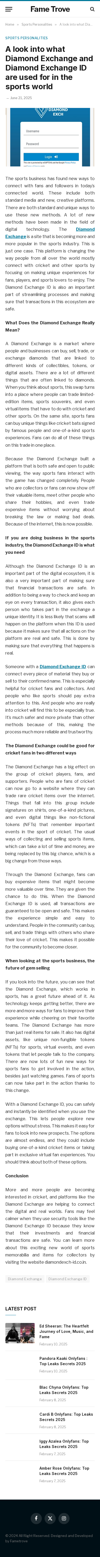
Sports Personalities (26, 38)
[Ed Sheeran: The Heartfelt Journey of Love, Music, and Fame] (20, 1333)
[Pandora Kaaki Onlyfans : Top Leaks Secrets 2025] (20, 1365)
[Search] (92, 9)
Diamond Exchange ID (68, 1279)
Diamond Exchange (25, 1279)
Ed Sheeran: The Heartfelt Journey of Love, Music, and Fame (66, 1331)
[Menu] (8, 9)
